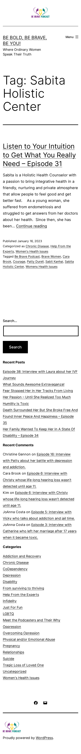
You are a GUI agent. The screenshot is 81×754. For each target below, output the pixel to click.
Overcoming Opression (21, 633)
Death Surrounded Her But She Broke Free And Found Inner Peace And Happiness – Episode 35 (40, 416)
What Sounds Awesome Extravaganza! (33, 384)
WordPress (44, 738)
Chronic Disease (37, 246)
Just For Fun (13, 607)
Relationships (13, 652)
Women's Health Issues (32, 251)
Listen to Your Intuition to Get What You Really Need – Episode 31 (39, 155)
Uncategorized (14, 671)
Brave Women (51, 256)
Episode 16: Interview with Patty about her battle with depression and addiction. (37, 460)
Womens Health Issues (41, 266)
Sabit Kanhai (54, 261)
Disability (10, 582)
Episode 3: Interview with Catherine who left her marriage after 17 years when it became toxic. (39, 531)
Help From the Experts (21, 595)
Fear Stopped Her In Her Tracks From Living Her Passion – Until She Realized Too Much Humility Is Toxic (38, 397)
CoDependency (15, 569)
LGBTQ (8, 614)
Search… (10, 321)
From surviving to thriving (23, 588)
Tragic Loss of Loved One (23, 665)
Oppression (12, 627)
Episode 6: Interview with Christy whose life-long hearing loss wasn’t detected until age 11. (37, 479)
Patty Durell (35, 261)
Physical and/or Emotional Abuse (29, 639)
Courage (19, 261)
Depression (12, 575)
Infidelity (10, 601)
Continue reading (31, 226)
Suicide (8, 659)
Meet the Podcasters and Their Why (31, 620)
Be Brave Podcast (27, 256)
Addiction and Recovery (22, 556)
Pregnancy (11, 646)
